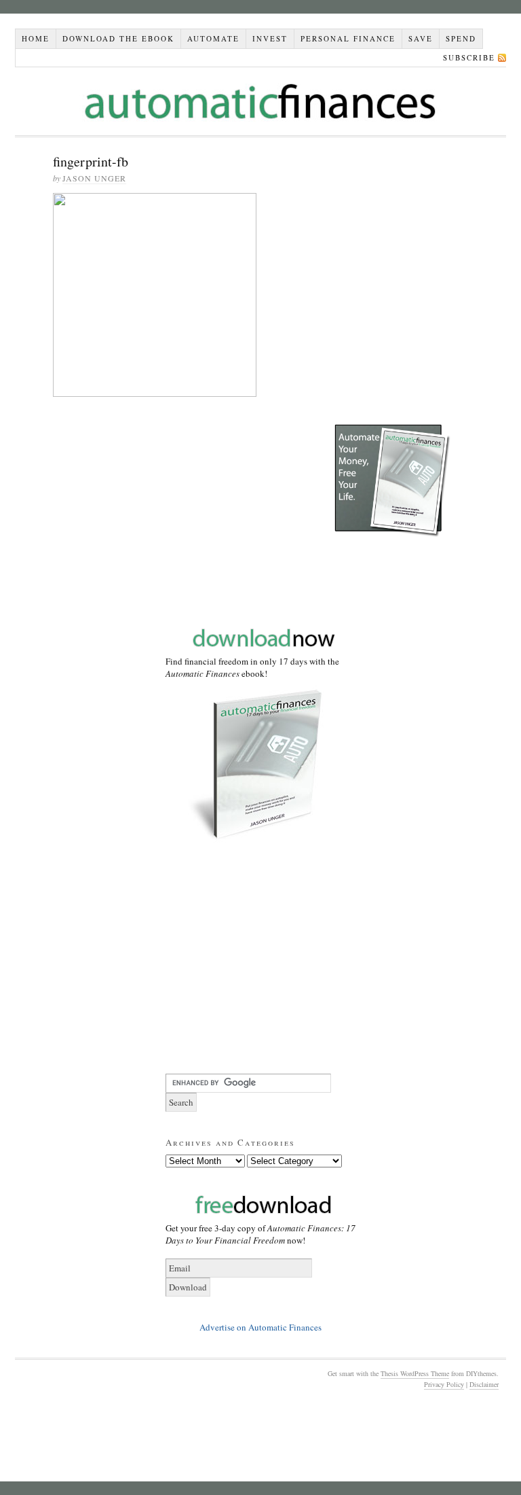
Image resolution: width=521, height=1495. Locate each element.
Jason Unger (94, 178)
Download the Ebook (118, 38)
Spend (461, 38)
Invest (270, 38)
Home (36, 38)
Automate (213, 38)
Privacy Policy (444, 1384)
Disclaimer (484, 1384)
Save (420, 38)
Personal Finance (348, 38)
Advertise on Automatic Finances (260, 1327)
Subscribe (469, 57)
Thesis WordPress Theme (415, 1373)
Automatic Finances (260, 101)
